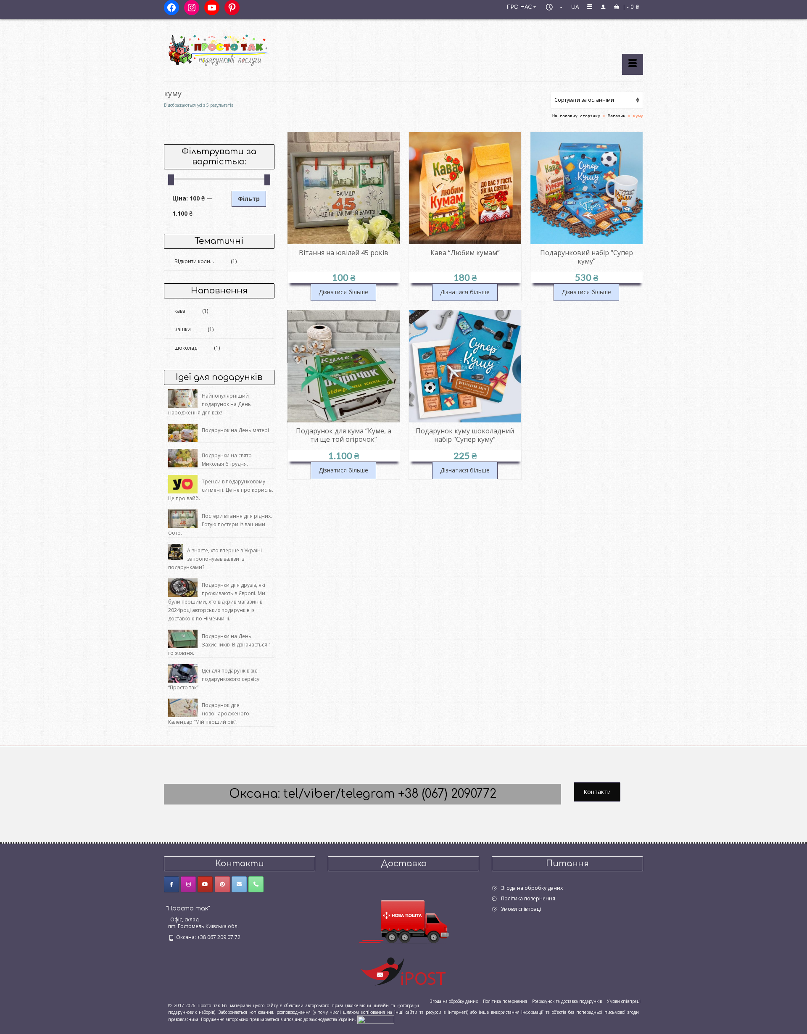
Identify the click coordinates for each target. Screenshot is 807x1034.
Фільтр (249, 199)
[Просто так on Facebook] (171, 884)
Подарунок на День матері (235, 430)
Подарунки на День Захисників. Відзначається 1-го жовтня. (220, 645)
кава (179, 310)
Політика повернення (528, 898)
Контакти (597, 792)
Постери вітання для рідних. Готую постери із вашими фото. (220, 524)
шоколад (185, 347)
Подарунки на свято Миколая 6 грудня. (227, 459)
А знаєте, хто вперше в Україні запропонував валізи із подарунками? (215, 559)
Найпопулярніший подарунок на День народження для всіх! (209, 404)
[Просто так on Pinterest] (222, 884)
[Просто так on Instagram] (188, 884)
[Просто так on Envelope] (239, 884)
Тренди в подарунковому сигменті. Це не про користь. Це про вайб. (220, 490)
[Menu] (632, 64)
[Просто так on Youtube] (205, 884)
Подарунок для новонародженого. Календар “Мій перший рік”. (209, 713)
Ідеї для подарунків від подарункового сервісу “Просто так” (213, 679)
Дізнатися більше (343, 292)
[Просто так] (239, 47)
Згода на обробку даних (532, 888)
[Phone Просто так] (256, 884)
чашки (182, 329)
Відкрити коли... (194, 261)
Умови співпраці (521, 909)
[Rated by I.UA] (375, 1019)
